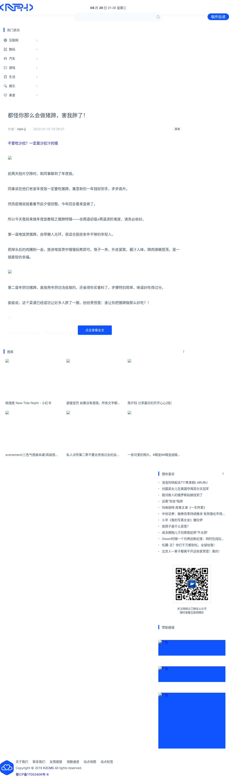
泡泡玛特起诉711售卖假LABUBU (185, 482)
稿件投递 (218, 17)
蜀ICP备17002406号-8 (32, 774)
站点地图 (90, 761)
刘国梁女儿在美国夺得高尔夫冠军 (185, 489)
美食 (177, 129)
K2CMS (48, 768)
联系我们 (39, 761)
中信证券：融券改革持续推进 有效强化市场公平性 (193, 514)
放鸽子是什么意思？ (176, 526)
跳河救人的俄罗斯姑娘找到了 (182, 495)
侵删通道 (73, 761)
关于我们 (22, 761)
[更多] (184, 351)
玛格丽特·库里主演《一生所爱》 (184, 507)
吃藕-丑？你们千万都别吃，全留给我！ (189, 545)
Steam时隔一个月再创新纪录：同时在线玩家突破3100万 (193, 539)
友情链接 (56, 761)
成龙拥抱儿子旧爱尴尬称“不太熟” (185, 532)
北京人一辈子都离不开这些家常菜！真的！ (191, 551)
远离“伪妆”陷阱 (172, 501)
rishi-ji (21, 129)
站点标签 (107, 761)
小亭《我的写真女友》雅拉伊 (182, 520)
